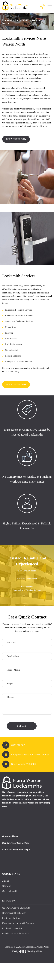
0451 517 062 (18, 745)
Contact (6, 886)
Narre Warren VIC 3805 (23, 764)
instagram (30, 957)
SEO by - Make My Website (27, 951)
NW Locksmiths (28, 947)
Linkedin (36, 957)
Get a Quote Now (16, 139)
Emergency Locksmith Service (18, 923)
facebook (16, 957)
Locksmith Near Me (12, 928)
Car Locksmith (9, 891)
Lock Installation (11, 918)
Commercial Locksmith (14, 913)
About (5, 881)
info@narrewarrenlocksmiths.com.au (30, 754)
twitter (23, 957)
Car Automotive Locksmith (16, 908)
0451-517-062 (8, 371)
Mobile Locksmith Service (15, 933)
